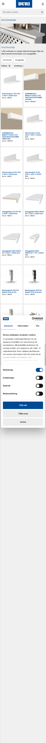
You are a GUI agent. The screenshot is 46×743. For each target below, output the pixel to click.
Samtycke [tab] (8, 326)
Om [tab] (37, 326)
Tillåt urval (23, 414)
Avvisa (23, 422)
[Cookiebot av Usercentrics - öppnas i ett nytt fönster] (32, 318)
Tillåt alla (23, 405)
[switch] (39, 378)
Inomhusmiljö (11, 20)
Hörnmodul (7, 60)
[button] (3, 4)
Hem (3, 20)
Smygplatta (19, 60)
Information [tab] (23, 326)
